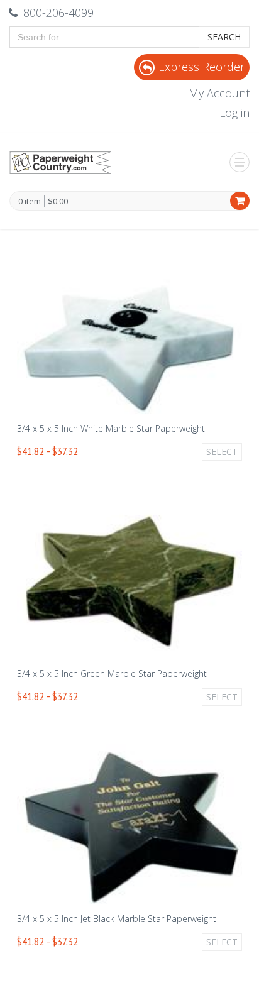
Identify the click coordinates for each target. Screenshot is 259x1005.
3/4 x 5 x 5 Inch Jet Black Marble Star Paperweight (116, 919)
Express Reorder (201, 66)
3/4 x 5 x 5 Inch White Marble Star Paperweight (111, 428)
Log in (234, 112)
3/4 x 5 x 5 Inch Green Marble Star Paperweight (112, 673)
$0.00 (58, 201)
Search (224, 37)
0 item (29, 202)
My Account (219, 93)
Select (222, 452)
